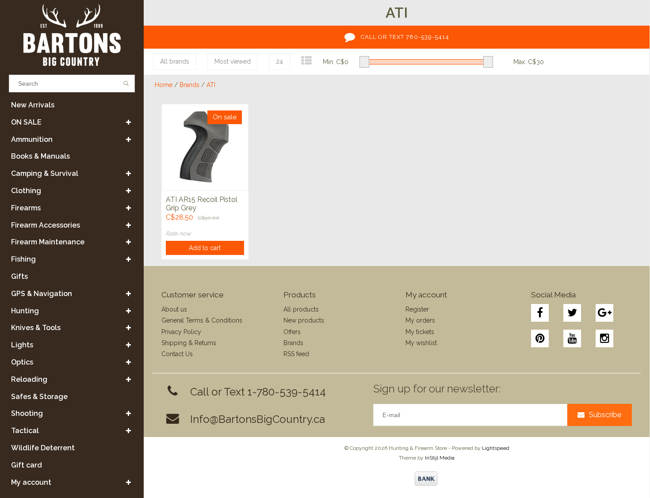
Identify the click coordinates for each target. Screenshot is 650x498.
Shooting (27, 413)
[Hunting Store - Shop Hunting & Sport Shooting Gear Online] (72, 35)
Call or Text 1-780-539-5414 (258, 391)
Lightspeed (495, 448)
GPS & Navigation (41, 293)
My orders (420, 320)
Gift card (26, 465)
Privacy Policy (181, 331)
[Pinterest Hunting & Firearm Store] (540, 338)
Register (417, 309)
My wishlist (421, 342)
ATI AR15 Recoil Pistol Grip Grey (201, 203)
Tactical (25, 430)
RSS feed (296, 353)
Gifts (19, 276)
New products (303, 320)
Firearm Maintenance (47, 242)
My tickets (419, 331)
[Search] (126, 83)
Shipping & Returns (188, 342)
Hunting (25, 311)
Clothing (26, 190)
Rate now (178, 233)
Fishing (23, 259)
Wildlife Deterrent (43, 448)
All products (301, 309)
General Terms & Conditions (201, 320)
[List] (306, 60)
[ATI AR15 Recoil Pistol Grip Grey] (205, 147)
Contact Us (177, 353)
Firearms (26, 208)
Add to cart (205, 247)
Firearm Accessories (45, 225)
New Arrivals (32, 105)
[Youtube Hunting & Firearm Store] (572, 338)
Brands (189, 84)
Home (163, 84)
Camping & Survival (44, 173)
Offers (292, 331)
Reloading (29, 379)
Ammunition (32, 139)
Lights (22, 345)
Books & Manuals (40, 156)
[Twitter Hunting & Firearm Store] (572, 313)
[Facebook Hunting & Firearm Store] (540, 313)
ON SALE (26, 122)
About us (174, 309)
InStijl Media (440, 458)
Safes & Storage (39, 396)
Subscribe (605, 415)
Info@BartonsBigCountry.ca (257, 419)
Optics (22, 362)
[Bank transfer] (426, 478)
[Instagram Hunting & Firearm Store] (604, 338)
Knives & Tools (36, 327)
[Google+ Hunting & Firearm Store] (604, 313)
